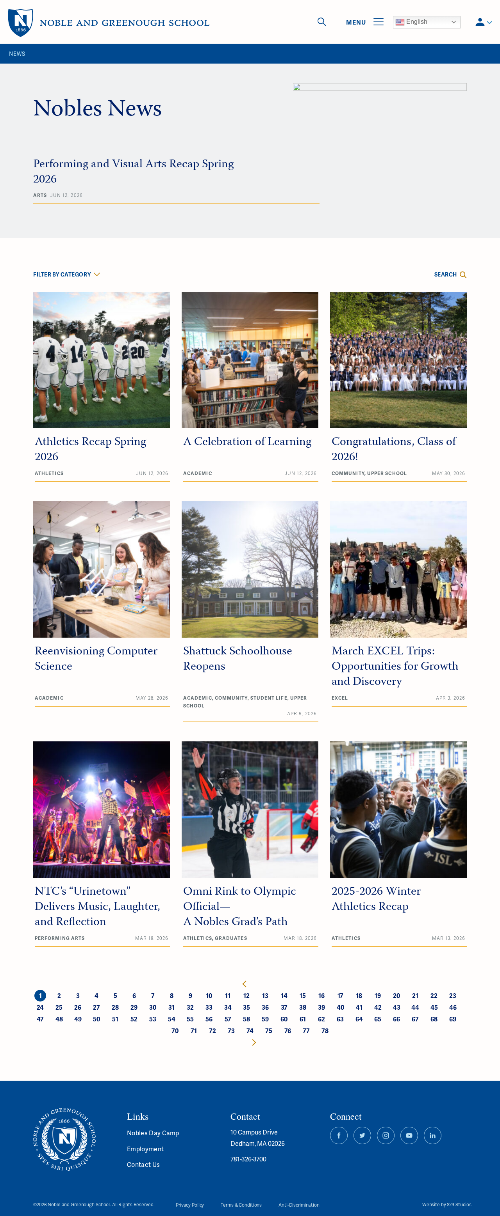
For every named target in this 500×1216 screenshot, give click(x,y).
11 (227, 995)
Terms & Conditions (241, 1205)
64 (359, 1018)
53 (152, 1018)
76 (287, 1030)
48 (59, 1018)
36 (265, 1007)
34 (228, 1007)
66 (396, 1018)
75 (268, 1030)
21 (415, 995)
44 (415, 1007)
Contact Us (143, 1164)
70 (175, 1030)
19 (378, 995)
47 (40, 1018)
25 (58, 1007)
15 (303, 995)
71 (194, 1030)
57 (228, 1018)
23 (452, 995)
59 (265, 1018)
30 (152, 1007)
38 (302, 1007)
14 (284, 995)
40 (340, 1007)
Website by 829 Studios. (447, 1204)
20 (396, 995)
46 (453, 1007)
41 (359, 1007)
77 (306, 1030)
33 (208, 1007)
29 (134, 1007)
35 (246, 1007)
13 (265, 995)
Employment (145, 1148)
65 (377, 1018)
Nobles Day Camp (153, 1132)
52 (134, 1018)
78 (325, 1030)
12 (246, 995)
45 (434, 1007)
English (416, 21)
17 (340, 995)
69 (452, 1018)
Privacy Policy (190, 1205)
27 (96, 1007)
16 (321, 995)
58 (246, 1018)
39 (321, 1007)
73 (231, 1030)
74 (250, 1030)
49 (78, 1018)
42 (378, 1007)
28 (115, 1007)
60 (284, 1018)
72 (212, 1030)
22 (434, 995)
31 (171, 1007)
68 (434, 1018)
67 (415, 1018)
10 (209, 995)
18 (359, 995)
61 (303, 1018)
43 (396, 1007)
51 (115, 1018)
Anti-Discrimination (299, 1205)
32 (190, 1007)
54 (171, 1018)
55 (190, 1018)
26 (77, 1007)
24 (40, 1007)
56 (208, 1018)
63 (340, 1018)
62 (321, 1018)
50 (96, 1018)
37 (284, 1007)
